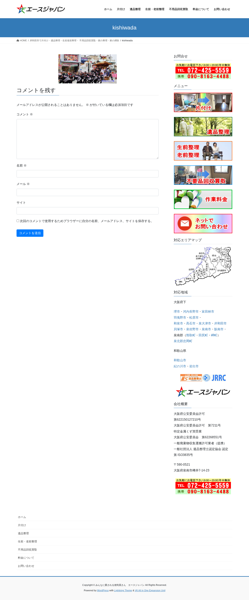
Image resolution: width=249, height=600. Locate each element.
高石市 (191, 323)
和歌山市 (180, 360)
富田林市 (208, 311)
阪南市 (219, 329)
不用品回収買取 (27, 549)
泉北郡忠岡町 (183, 341)
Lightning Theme (123, 590)
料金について (26, 557)
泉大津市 (205, 323)
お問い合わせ (26, 565)
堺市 (177, 311)
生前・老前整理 (27, 541)
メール (23, 184)
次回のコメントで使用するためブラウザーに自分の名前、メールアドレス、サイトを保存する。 (87, 221)
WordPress (103, 590)
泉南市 (206, 329)
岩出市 (194, 366)
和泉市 (178, 323)
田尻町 (203, 335)
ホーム (22, 517)
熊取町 (191, 335)
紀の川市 (180, 366)
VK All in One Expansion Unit (150, 590)
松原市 (194, 317)
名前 (22, 165)
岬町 (214, 335)
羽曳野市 (180, 317)
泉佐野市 (192, 329)
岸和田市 (220, 323)
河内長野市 (191, 311)
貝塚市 (178, 329)
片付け (22, 525)
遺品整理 (23, 533)
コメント (25, 114)
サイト (21, 202)
